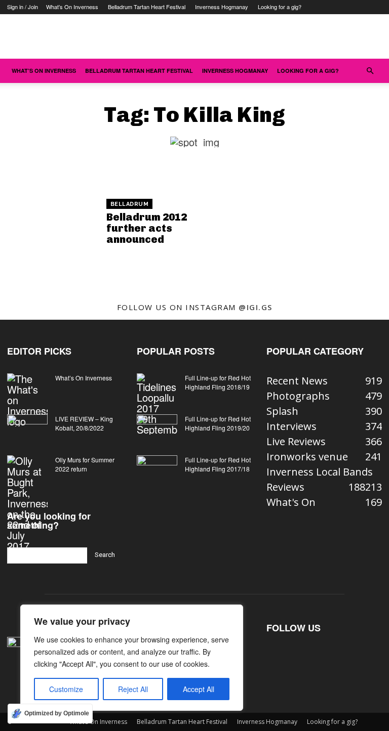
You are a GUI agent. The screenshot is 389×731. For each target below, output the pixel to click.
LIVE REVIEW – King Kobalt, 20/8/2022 (84, 423)
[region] (131, 658)
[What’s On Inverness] (27, 399)
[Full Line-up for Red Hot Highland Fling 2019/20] (157, 428)
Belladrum (129, 204)
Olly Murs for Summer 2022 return (84, 464)
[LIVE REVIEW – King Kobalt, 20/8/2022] (27, 428)
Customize (66, 689)
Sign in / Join (22, 7)
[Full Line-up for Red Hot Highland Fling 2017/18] (157, 469)
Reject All (133, 689)
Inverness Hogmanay (221, 7)
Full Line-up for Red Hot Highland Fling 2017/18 (218, 464)
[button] (370, 70)
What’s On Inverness (72, 7)
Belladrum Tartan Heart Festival (146, 7)
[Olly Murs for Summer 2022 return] (27, 503)
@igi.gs (256, 307)
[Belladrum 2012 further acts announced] (53, 223)
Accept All (198, 689)
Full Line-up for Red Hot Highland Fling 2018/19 (218, 382)
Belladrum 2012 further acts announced (146, 228)
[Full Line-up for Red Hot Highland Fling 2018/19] (157, 404)
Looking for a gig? (279, 7)
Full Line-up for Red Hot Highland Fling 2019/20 (218, 423)
